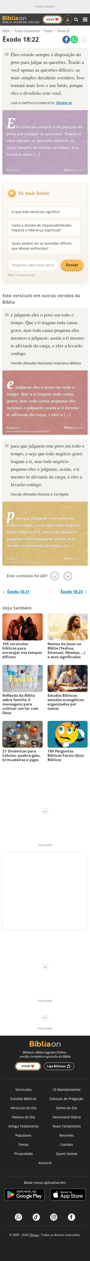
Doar (52, 19)
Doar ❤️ (28, 1066)
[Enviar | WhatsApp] (74, 39)
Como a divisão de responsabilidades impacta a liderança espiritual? (42, 227)
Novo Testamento (67, 1126)
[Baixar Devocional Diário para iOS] (68, 1195)
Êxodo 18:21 (18, 591)
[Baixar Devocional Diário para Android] (24, 1195)
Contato (66, 1144)
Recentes (66, 1135)
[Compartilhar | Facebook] (66, 39)
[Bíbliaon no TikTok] (36, 1217)
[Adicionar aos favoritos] (84, 39)
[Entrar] (67, 19)
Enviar (72, 265)
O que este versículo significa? (36, 211)
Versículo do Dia (23, 1108)
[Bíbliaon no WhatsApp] (18, 1217)
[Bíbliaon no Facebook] (71, 1217)
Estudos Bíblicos (23, 1098)
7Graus (34, 1235)
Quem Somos (66, 1153)
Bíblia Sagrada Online (21, 22)
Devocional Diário (67, 1117)
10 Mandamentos (67, 1089)
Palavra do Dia (23, 1117)
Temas (23, 1144)
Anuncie (45, 1162)
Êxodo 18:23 (71, 591)
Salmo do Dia (66, 1108)
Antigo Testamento (23, 1126)
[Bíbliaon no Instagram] (53, 1217)
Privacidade (23, 1153)
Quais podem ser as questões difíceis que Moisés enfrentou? (42, 245)
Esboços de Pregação (66, 1098)
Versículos (23, 1089)
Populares (23, 1135)
